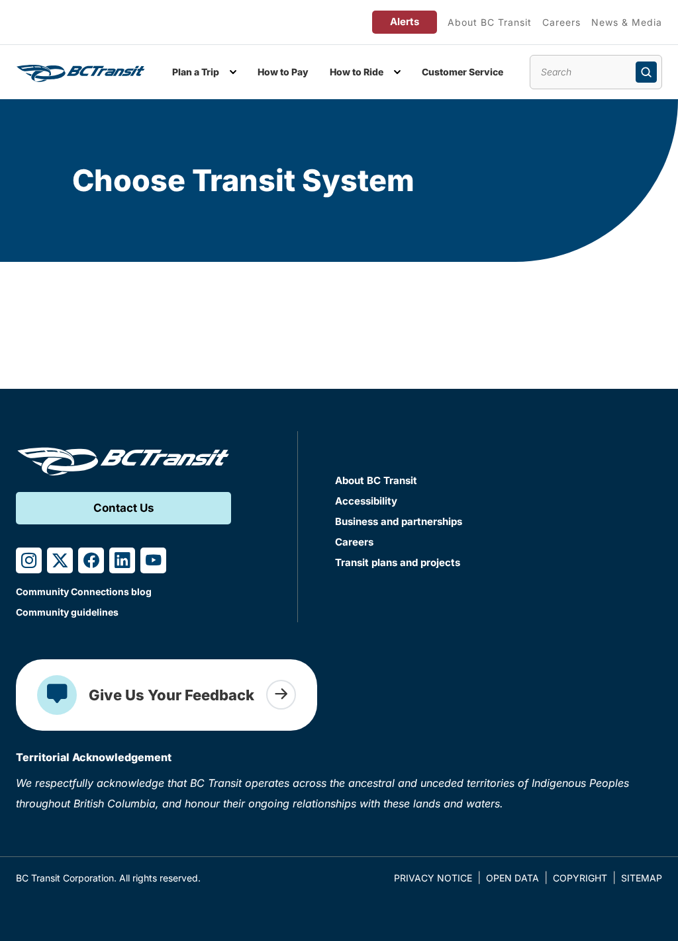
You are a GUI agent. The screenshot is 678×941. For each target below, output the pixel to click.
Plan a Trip (195, 71)
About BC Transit (490, 22)
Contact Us (123, 507)
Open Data (512, 877)
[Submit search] (646, 72)
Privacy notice (433, 877)
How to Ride (356, 71)
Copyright (580, 877)
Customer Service (462, 71)
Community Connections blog (84, 591)
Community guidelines (67, 612)
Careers (561, 22)
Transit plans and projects (397, 562)
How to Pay (283, 71)
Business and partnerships (398, 521)
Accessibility (366, 501)
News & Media (626, 22)
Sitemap (641, 877)
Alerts (404, 21)
